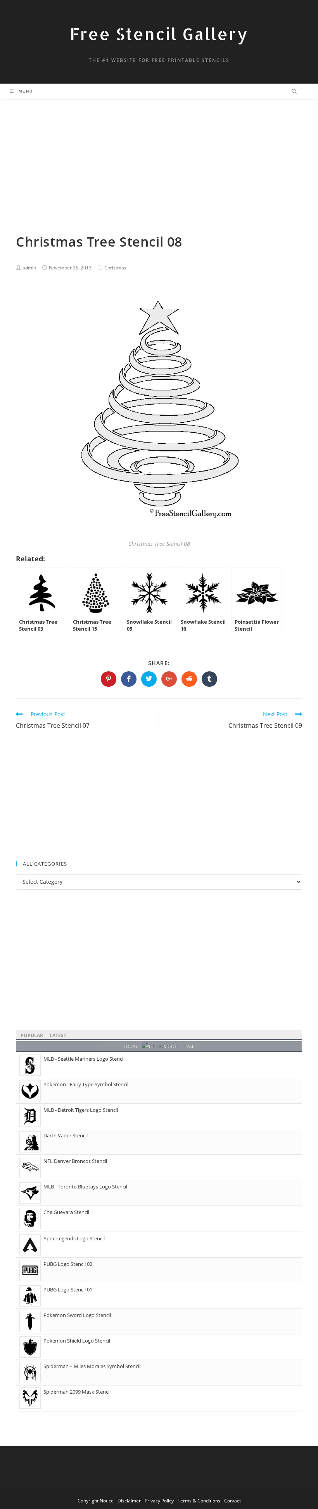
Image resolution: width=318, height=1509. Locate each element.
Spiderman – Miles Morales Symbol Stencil (91, 1366)
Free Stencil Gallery (159, 34)
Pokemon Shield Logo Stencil (76, 1340)
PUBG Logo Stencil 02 (67, 1263)
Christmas (115, 267)
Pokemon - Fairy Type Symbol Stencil (85, 1084)
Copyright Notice (96, 1500)
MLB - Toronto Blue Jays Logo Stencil (85, 1186)
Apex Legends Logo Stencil (74, 1238)
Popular (32, 1035)
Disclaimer (129, 1500)
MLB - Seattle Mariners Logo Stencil (83, 1058)
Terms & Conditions (199, 1500)
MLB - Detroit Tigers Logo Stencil (80, 1109)
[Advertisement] (159, 175)
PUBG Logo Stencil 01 (67, 1289)
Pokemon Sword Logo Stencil (77, 1315)
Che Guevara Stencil (66, 1212)
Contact (232, 1500)
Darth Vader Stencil (65, 1135)
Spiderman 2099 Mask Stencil (77, 1391)
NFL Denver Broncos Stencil (75, 1160)
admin (29, 267)
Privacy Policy (159, 1500)
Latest (58, 1035)
